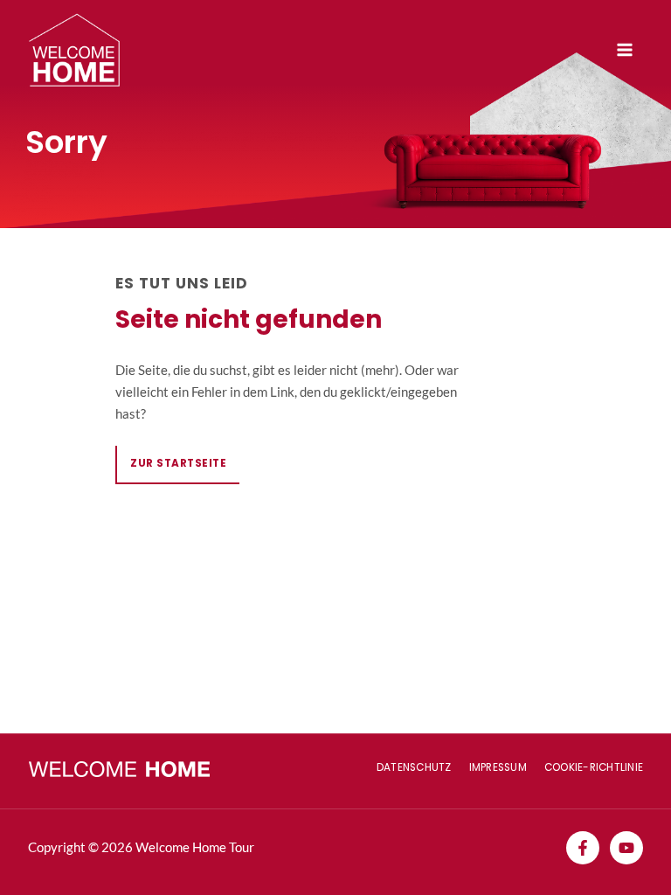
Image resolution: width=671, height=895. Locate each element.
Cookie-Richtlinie (593, 767)
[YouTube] (626, 847)
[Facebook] (582, 847)
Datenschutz (414, 767)
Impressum (498, 767)
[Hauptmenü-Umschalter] (624, 49)
